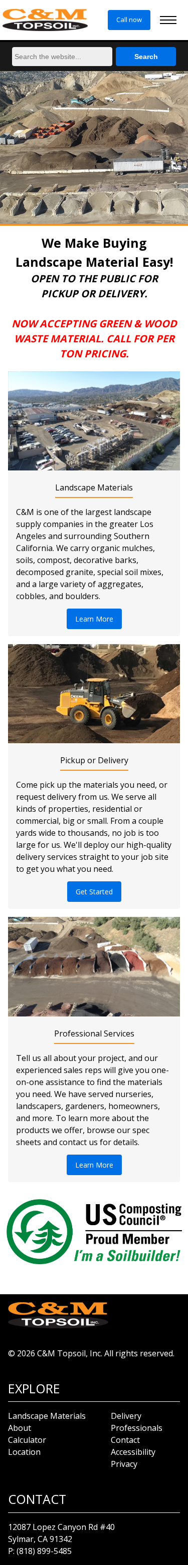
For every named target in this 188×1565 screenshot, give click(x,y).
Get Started (94, 891)
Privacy (124, 1463)
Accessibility (133, 1451)
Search (146, 57)
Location (24, 1451)
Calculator (27, 1439)
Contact (125, 1439)
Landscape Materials (47, 1415)
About (19, 1427)
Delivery (126, 1415)
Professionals (136, 1427)
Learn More (94, 619)
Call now (129, 19)
